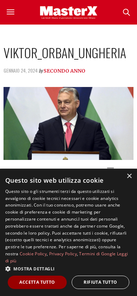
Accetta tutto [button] (37, 282)
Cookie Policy (33, 254)
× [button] (129, 176)
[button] (68, 268)
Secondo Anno (64, 71)
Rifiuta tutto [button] (100, 282)
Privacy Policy (63, 254)
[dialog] (68, 232)
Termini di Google (97, 254)
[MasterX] (68, 12)
